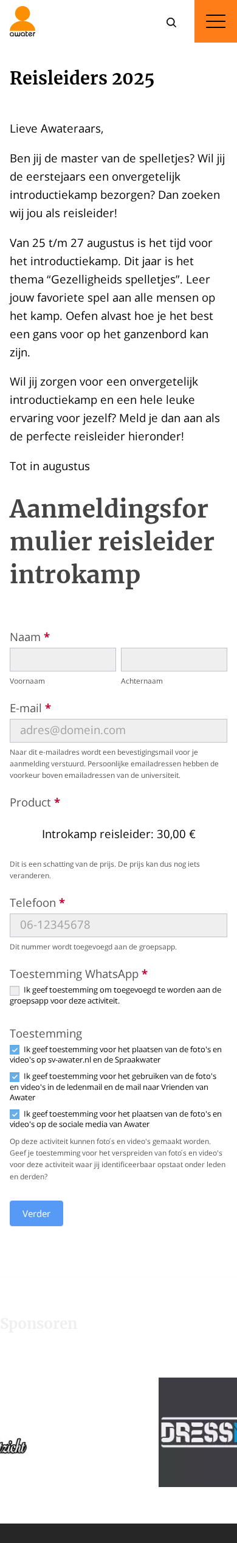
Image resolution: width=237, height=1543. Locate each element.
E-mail (30, 707)
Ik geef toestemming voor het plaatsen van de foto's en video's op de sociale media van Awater (116, 1119)
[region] (118, 1432)
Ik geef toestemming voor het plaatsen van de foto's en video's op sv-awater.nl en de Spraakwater (116, 1054)
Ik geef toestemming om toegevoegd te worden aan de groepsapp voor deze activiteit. (115, 995)
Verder (36, 1213)
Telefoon (37, 902)
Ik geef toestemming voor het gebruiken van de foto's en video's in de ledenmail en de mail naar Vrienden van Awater (113, 1086)
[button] (165, 1432)
